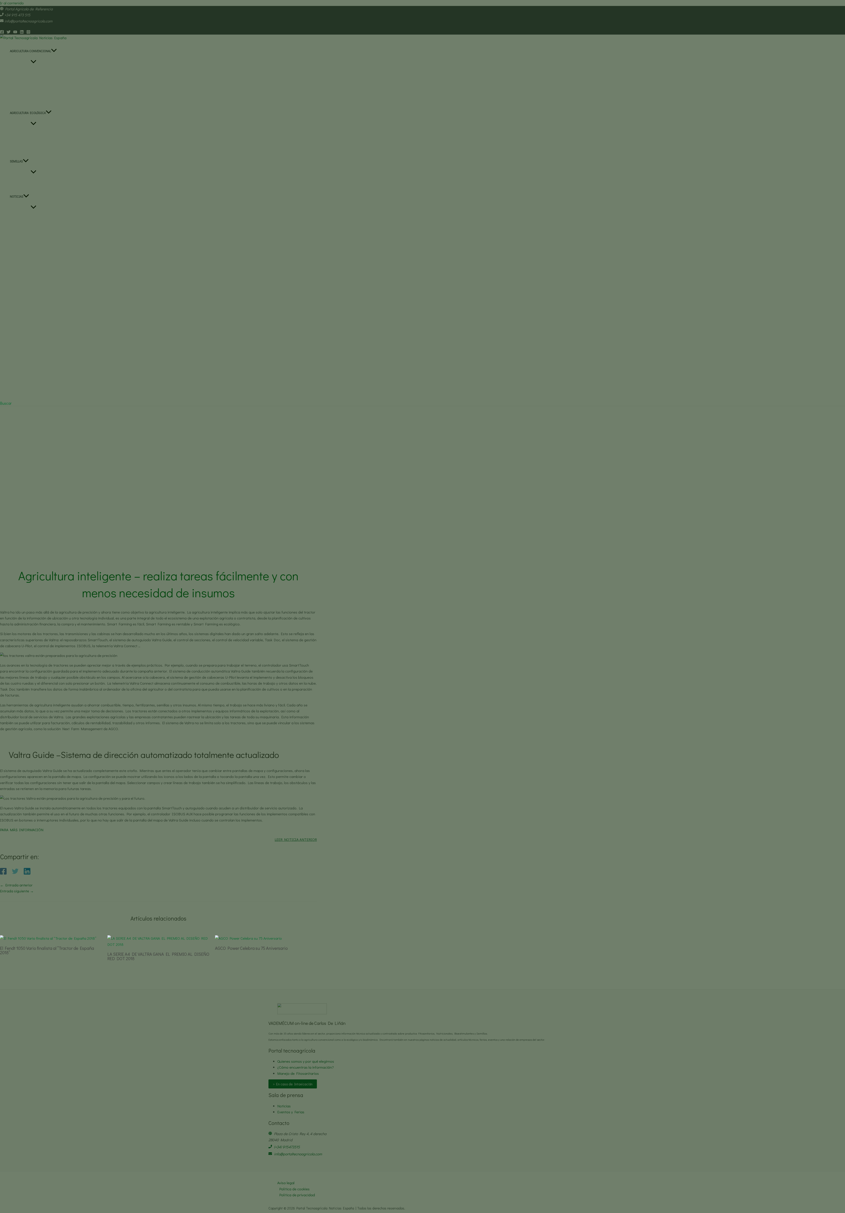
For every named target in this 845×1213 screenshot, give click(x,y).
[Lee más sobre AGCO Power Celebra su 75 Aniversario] (248, 938)
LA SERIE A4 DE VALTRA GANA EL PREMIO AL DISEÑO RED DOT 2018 (158, 956)
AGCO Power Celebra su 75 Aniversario (251, 948)
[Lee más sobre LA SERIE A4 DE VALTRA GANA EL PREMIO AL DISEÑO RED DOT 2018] (158, 944)
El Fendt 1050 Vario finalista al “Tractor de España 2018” (47, 950)
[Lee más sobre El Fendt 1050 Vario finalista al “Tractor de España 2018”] (48, 938)
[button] (6, 403)
